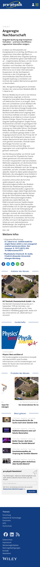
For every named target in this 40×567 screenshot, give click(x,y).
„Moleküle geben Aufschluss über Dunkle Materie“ (23, 463)
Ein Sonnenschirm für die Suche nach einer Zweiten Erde (24, 421)
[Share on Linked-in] (13, 264)
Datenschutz (7, 540)
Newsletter (7, 553)
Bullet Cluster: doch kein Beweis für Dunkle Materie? (23, 442)
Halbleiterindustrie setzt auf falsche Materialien (24, 432)
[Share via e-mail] (22, 264)
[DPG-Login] (33, 4)
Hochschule (7, 526)
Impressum (7, 542)
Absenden (31, 491)
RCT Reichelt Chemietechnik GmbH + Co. (19, 301)
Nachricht (24, 418)
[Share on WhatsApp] (17, 264)
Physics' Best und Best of (13, 354)
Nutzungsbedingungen (11, 548)
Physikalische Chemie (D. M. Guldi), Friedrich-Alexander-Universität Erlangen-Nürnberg (18, 256)
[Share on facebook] (3, 264)
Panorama (7, 520)
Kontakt (6, 551)
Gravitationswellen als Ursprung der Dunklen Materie (24, 452)
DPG (4, 523)
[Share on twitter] (8, 264)
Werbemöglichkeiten (11, 545)
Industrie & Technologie (12, 518)
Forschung (31, 418)
